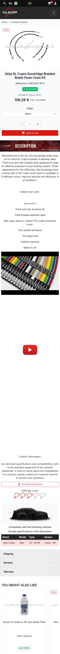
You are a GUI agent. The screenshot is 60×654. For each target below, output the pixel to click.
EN (10, 3)
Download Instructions (30, 484)
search (4, 3)
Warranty (9, 571)
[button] (22, 124)
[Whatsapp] (15, 3)
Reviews (8, 562)
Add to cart (30, 133)
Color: (30, 108)
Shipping (8, 553)
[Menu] (54, 13)
